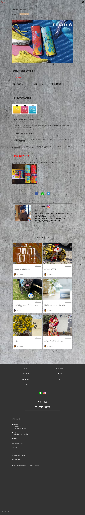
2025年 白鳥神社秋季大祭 (50, 269)
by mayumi (20, 274)
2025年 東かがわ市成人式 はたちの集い (54, 341)
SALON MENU (59, 368)
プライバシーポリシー (7, 511)
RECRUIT (59, 379)
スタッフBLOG (38, 266)
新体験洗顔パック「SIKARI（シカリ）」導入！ (55, 305)
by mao (19, 310)
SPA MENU (26, 374)
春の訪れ (16, 341)
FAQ (26, 385)
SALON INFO (59, 374)
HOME (25, 368)
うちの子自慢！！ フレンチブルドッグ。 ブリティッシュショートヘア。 (27, 306)
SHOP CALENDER (25, 379)
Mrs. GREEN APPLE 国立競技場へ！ (22, 269)
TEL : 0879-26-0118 (42, 407)
